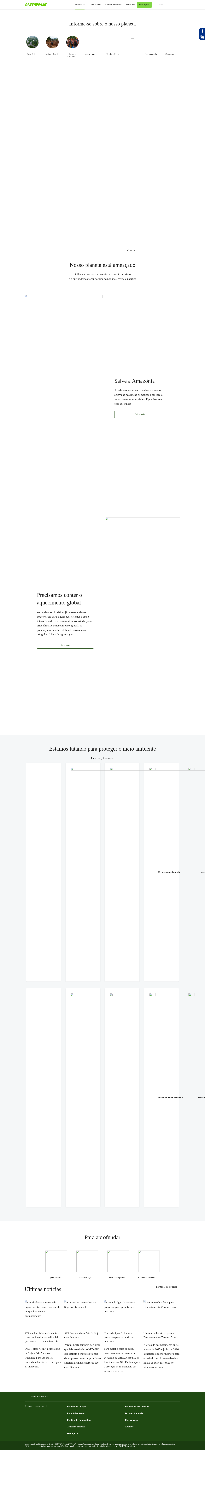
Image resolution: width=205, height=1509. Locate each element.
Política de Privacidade (137, 1406)
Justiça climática (52, 54)
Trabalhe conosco (76, 1426)
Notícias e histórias (113, 4)
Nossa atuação (85, 1277)
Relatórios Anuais (76, 1413)
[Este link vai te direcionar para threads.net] (59, 1413)
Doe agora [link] (144, 4)
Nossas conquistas (117, 1277)
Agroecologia (91, 54)
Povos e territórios (71, 55)
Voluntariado (151, 54)
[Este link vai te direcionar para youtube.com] (37, 1413)
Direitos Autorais (134, 1413)
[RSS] (65, 1413)
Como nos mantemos (147, 1277)
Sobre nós (130, 4)
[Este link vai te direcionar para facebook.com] (26, 1413)
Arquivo (129, 1426)
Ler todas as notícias (167, 1286)
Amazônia (31, 54)
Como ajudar (94, 4)
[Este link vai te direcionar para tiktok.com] (54, 1413)
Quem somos (171, 54)
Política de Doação (76, 1406)
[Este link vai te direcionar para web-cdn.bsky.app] (48, 1413)
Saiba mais (140, 414)
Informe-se (80, 4)
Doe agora (72, 1433)
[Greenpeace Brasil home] (35, 4)
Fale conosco (131, 1420)
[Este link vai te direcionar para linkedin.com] (43, 1413)
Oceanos (131, 250)
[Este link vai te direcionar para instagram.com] (32, 1413)
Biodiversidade (112, 54)
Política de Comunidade (79, 1420)
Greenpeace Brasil (39, 1396)
